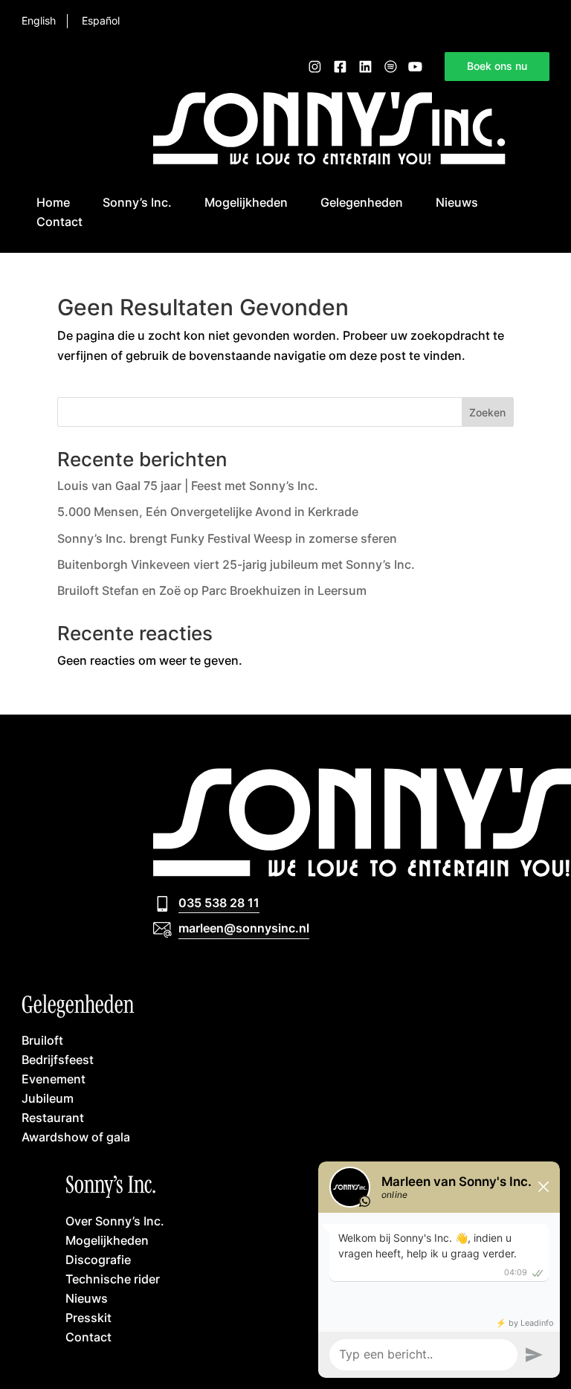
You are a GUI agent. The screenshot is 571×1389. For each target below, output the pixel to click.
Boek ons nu (497, 66)
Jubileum (48, 1097)
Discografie (98, 1259)
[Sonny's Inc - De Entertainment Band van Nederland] (329, 160)
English (39, 21)
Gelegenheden (361, 201)
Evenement (54, 1078)
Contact (59, 221)
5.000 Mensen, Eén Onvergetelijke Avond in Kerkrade (207, 511)
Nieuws (457, 201)
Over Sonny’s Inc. (114, 1220)
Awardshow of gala (76, 1136)
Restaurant (53, 1117)
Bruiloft (42, 1039)
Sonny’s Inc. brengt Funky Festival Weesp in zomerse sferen (227, 538)
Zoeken (487, 412)
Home (53, 201)
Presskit (88, 1317)
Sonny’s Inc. (137, 201)
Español (101, 21)
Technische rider (112, 1278)
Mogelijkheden (246, 201)
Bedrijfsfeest (58, 1059)
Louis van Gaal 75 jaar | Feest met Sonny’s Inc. (187, 485)
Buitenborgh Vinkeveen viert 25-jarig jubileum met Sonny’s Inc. (236, 564)
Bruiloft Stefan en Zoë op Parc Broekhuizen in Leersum (212, 590)
